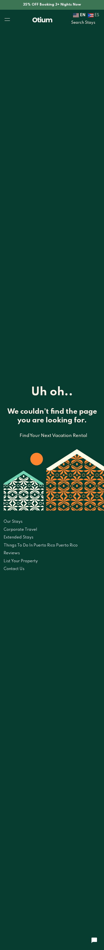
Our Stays (13, 522)
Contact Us (14, 569)
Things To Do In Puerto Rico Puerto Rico (41, 545)
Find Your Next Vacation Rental (53, 435)
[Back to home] (42, 19)
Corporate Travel (20, 530)
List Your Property (21, 561)
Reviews (12, 553)
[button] (7, 19)
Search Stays (83, 23)
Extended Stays (18, 537)
